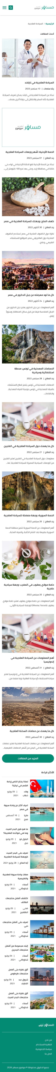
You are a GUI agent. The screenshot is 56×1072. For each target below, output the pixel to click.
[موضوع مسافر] (44, 8)
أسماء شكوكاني (23, 886)
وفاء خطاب (25, 794)
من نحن (48, 1040)
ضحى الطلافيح (24, 910)
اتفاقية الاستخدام (44, 1044)
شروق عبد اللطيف (23, 982)
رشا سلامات (48, 89)
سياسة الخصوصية (44, 1049)
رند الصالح (49, 158)
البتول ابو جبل (23, 841)
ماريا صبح (26, 817)
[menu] (4, 7)
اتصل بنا (48, 1054)
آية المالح (24, 863)
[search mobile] (11, 7)
